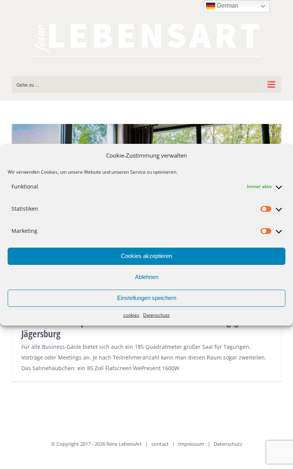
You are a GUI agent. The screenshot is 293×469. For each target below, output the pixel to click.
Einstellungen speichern (146, 298)
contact (160, 443)
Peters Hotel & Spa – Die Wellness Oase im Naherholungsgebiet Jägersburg (139, 327)
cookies (131, 315)
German (226, 5)
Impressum (191, 443)
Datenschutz (156, 315)
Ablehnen (146, 277)
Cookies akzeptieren (146, 256)
